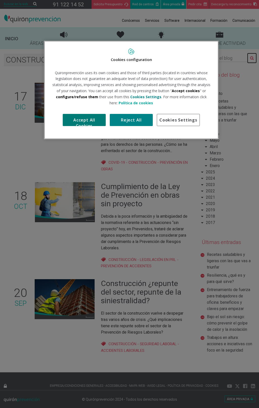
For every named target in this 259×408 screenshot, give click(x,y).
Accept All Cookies (84, 121)
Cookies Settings (178, 120)
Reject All (131, 120)
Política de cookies (136, 102)
